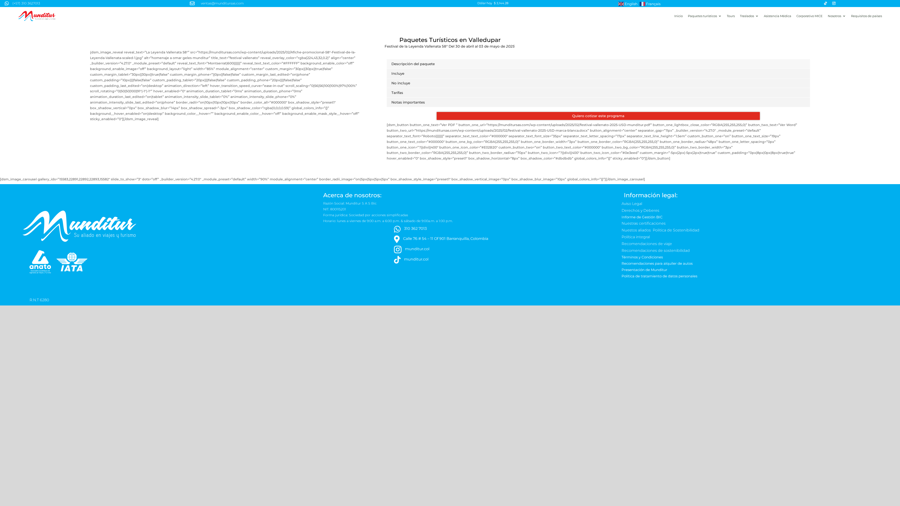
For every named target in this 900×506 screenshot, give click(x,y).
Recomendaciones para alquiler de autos (657, 263)
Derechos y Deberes (641, 210)
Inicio (678, 16)
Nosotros (834, 16)
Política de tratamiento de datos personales (660, 276)
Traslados (747, 16)
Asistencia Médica (777, 16)
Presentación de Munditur (644, 270)
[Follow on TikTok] (825, 3)
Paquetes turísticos (702, 16)
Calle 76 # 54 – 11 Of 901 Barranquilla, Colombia (445, 238)
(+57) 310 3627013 (26, 3)
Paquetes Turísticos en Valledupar (450, 39)
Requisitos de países (866, 16)
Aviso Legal (632, 203)
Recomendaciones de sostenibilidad (656, 250)
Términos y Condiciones (642, 257)
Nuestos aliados (637, 230)
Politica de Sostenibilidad (676, 230)
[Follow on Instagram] (834, 3)
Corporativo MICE (809, 16)
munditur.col (417, 249)
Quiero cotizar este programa (598, 116)
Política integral (636, 237)
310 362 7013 (415, 228)
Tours (731, 16)
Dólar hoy (484, 3)
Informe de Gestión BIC (642, 217)
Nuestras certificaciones (644, 223)
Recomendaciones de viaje (647, 244)
